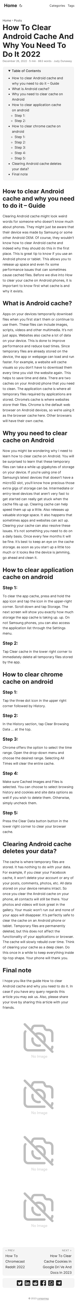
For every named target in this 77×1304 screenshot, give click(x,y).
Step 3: (20, 147)
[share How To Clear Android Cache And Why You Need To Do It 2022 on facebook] (43, 1283)
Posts (18, 20)
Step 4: (20, 153)
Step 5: (20, 158)
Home (10, 5)
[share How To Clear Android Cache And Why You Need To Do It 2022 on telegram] (59, 1283)
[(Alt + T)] (21, 5)
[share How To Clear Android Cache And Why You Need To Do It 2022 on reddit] (35, 1283)
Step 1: (20, 115)
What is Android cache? (30, 89)
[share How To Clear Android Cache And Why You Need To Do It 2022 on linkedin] (27, 1283)
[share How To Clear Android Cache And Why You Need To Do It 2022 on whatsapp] (51, 1283)
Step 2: (20, 121)
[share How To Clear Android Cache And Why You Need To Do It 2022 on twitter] (19, 1283)
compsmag (43, 1298)
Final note (20, 174)
